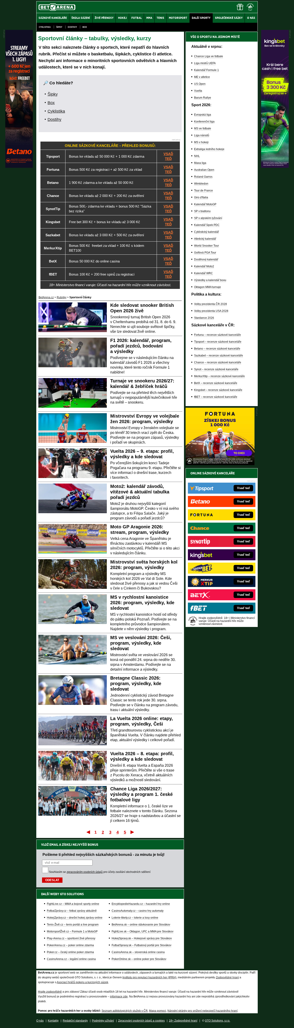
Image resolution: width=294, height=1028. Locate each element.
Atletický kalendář (205, 238)
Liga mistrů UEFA (205, 63)
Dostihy (72, 27)
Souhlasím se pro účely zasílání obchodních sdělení (99, 872)
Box (84, 27)
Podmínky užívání (103, 1020)
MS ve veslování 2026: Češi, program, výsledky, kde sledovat (140, 643)
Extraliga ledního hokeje (209, 149)
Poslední (132, 832)
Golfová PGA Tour (205, 252)
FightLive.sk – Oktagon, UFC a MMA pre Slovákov (142, 931)
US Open (200, 83)
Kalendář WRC (203, 273)
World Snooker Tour (206, 245)
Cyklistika (45, 27)
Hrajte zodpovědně (50, 991)
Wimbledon (201, 183)
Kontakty (53, 1020)
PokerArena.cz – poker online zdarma (70, 945)
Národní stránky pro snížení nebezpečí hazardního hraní (202, 1010)
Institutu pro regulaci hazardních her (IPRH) (149, 977)
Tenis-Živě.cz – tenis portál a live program (73, 924)
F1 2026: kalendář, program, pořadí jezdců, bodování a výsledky (141, 346)
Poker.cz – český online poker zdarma (70, 952)
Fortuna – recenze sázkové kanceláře (217, 334)
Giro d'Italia (201, 197)
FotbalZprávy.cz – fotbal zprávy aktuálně (72, 910)
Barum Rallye (202, 97)
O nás (40, 1020)
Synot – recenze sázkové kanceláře (216, 369)
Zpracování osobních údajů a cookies (141, 1020)
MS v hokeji (201, 142)
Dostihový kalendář (206, 259)
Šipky (59, 27)
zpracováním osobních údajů (85, 872)
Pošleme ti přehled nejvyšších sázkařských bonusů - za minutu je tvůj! (103, 854)
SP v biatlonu (202, 211)
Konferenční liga (204, 121)
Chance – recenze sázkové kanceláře (217, 362)
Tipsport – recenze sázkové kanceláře (217, 341)
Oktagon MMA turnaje (207, 287)
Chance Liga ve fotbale (208, 56)
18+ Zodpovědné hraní (183, 1020)
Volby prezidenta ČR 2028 (210, 304)
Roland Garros (203, 176)
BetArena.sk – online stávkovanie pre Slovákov (141, 924)
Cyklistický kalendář (206, 232)
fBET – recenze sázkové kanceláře (215, 397)
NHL (197, 156)
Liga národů (201, 135)
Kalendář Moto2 (204, 266)
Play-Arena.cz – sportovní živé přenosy (71, 938)
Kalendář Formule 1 (206, 70)
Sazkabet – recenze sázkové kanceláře (218, 355)
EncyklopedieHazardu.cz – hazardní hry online (141, 904)
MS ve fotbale (202, 128)
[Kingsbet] (275, 166)
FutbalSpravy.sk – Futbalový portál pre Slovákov (141, 945)
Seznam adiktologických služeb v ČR (125, 1010)
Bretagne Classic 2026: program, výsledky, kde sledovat (135, 683)
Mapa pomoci (157, 1010)
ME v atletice (202, 77)
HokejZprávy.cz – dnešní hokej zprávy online (74, 917)
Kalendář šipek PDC (207, 225)
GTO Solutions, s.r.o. (217, 1020)
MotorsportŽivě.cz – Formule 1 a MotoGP (72, 931)
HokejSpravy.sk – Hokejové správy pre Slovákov (142, 938)
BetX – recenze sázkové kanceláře (215, 383)
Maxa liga (200, 163)
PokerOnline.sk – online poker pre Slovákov (139, 959)
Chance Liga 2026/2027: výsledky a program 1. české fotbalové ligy (141, 794)
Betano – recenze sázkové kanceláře (217, 348)
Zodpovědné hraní (227, 977)
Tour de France (203, 190)
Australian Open (204, 169)
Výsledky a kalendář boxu (210, 280)
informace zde (119, 996)
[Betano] (19, 166)
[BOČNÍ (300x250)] (220, 464)
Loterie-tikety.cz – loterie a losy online (135, 917)
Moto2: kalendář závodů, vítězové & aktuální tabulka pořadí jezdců (139, 492)
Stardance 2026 (204, 317)
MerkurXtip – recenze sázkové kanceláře (219, 376)
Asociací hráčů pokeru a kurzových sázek (82, 982)
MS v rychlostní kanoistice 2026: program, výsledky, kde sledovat (142, 603)
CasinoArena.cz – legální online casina (71, 959)
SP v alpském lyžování (208, 218)
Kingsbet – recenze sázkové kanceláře (218, 390)
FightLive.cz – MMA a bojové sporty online (73, 904)
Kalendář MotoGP (205, 204)
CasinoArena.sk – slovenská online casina (138, 952)
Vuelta (198, 90)
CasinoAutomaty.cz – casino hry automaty (138, 910)
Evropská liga (202, 114)
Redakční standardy (75, 1020)
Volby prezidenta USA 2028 (211, 311)
